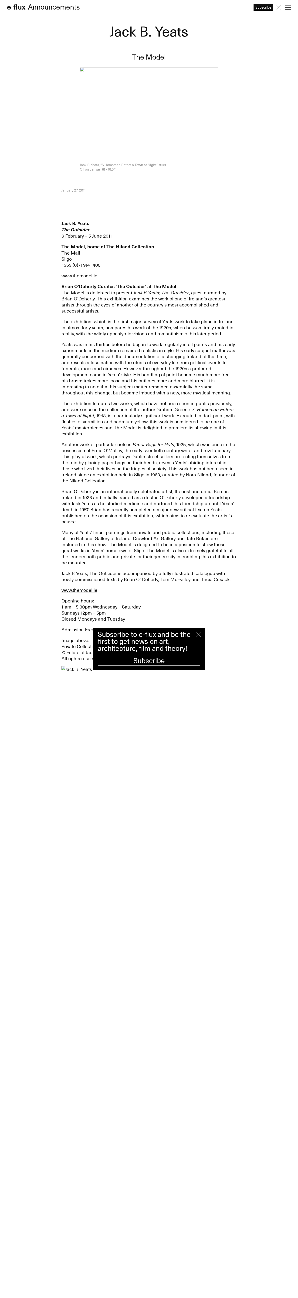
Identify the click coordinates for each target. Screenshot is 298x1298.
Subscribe (149, 661)
